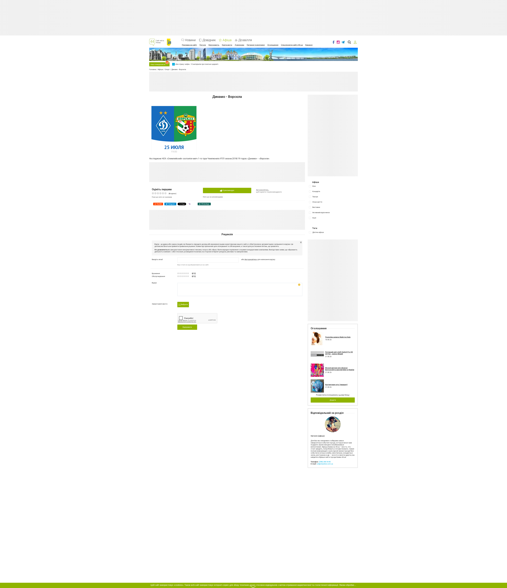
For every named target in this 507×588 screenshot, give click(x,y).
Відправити (187, 327)
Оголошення (272, 45)
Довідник (209, 40)
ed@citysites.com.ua (325, 464)
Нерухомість (213, 45)
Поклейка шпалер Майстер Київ (337, 337)
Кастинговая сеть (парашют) (336, 385)
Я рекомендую (228, 190)
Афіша (227, 40)
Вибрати (184, 304)
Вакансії (309, 45)
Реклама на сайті (189, 45)
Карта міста (227, 45)
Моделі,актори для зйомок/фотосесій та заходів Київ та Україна (339, 369)
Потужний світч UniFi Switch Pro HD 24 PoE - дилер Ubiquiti (339, 353)
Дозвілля (245, 40)
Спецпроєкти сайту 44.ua (292, 45)
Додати (333, 400)
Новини (190, 40)
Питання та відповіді (256, 45)
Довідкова (239, 45)
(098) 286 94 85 (325, 462)
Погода (202, 45)
